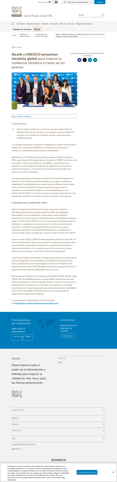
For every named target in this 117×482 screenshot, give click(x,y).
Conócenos (58, 410)
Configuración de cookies (87, 472)
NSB (58, 438)
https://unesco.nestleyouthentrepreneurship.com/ (36, 303)
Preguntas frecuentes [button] (84, 24)
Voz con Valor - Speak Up (22, 337)
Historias (45, 24)
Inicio (13, 23)
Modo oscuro (43, 2)
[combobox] (88, 14)
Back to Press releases (21, 116)
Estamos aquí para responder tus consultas (68, 328)
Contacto (99, 2)
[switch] (55, 2)
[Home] (32, 11)
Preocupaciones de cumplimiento (21, 321)
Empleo (58, 418)
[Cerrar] (113, 472)
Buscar (103, 14)
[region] (58, 472)
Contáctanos (67, 319)
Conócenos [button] (21, 24)
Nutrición (70, 24)
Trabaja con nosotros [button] (22, 29)
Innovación (54, 24)
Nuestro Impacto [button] (33, 24)
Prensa (37, 29)
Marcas (63, 24)
